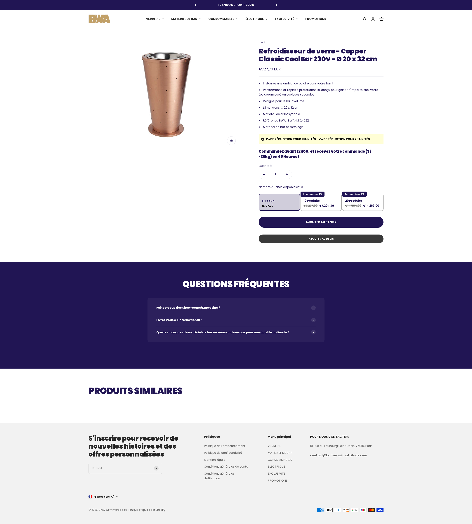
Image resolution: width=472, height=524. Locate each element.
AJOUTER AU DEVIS (321, 239)
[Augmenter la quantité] (286, 174)
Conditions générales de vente (226, 466)
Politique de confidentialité (223, 453)
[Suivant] (276, 5)
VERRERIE (153, 19)
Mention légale (214, 460)
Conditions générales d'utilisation (219, 475)
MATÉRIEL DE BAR (184, 19)
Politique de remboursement (224, 446)
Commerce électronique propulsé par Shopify (135, 510)
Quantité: (265, 166)
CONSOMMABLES (221, 19)
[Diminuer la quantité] (264, 174)
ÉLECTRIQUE (254, 19)
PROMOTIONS (315, 19)
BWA (262, 42)
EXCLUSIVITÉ (284, 19)
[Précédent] (195, 5)
